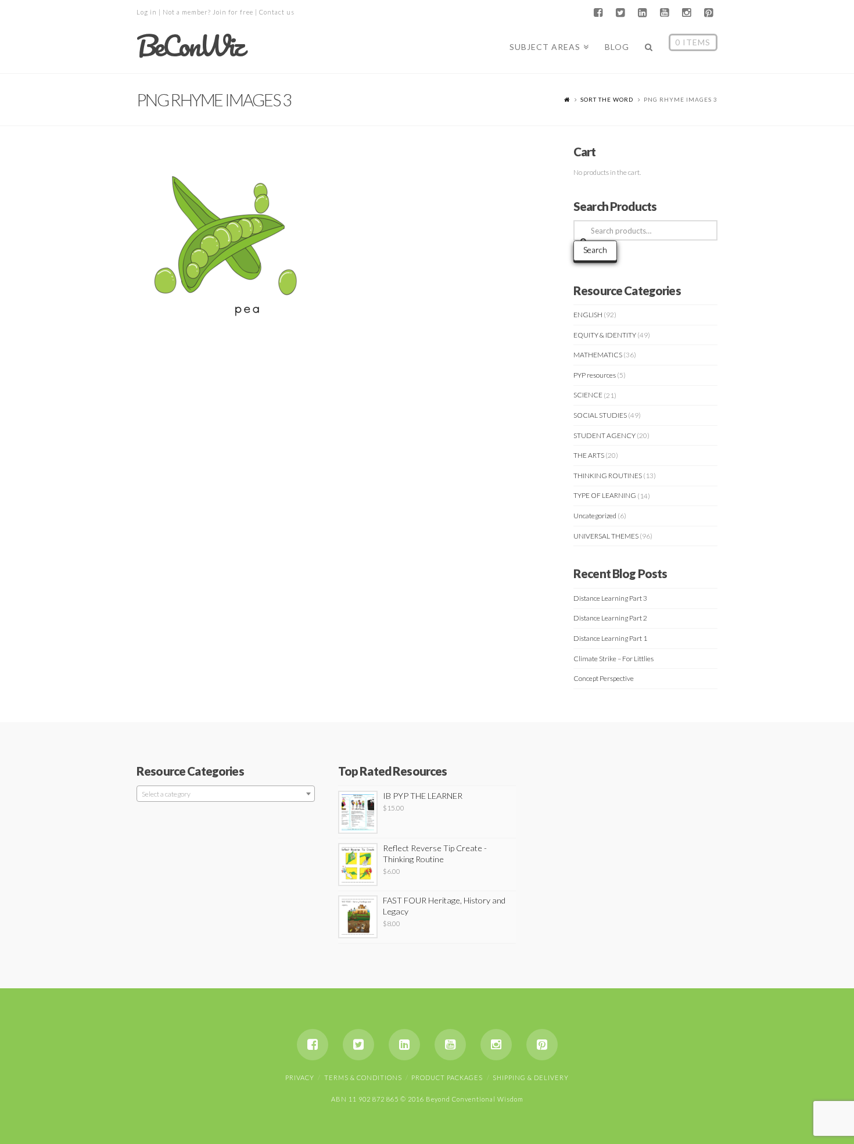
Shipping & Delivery (531, 1077)
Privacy (299, 1077)
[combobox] (226, 794)
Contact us (277, 12)
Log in (147, 12)
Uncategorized (594, 515)
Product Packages (447, 1077)
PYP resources (594, 375)
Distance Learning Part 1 (610, 638)
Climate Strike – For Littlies (613, 658)
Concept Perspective (603, 678)
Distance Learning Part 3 (610, 598)
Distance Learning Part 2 (610, 618)
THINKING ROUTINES (607, 475)
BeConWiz (190, 46)
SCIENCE (587, 394)
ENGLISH (587, 314)
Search (595, 249)
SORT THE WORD (606, 99)
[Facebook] (598, 12)
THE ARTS (588, 455)
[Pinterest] (708, 12)
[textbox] (225, 794)
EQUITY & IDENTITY (604, 335)
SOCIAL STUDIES (600, 415)
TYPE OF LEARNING (604, 495)
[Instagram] (686, 12)
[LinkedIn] (642, 12)
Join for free (233, 12)
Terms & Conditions (363, 1077)
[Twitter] (620, 12)
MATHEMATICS (597, 354)
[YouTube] (664, 12)
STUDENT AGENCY (604, 435)
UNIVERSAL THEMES (605, 536)
